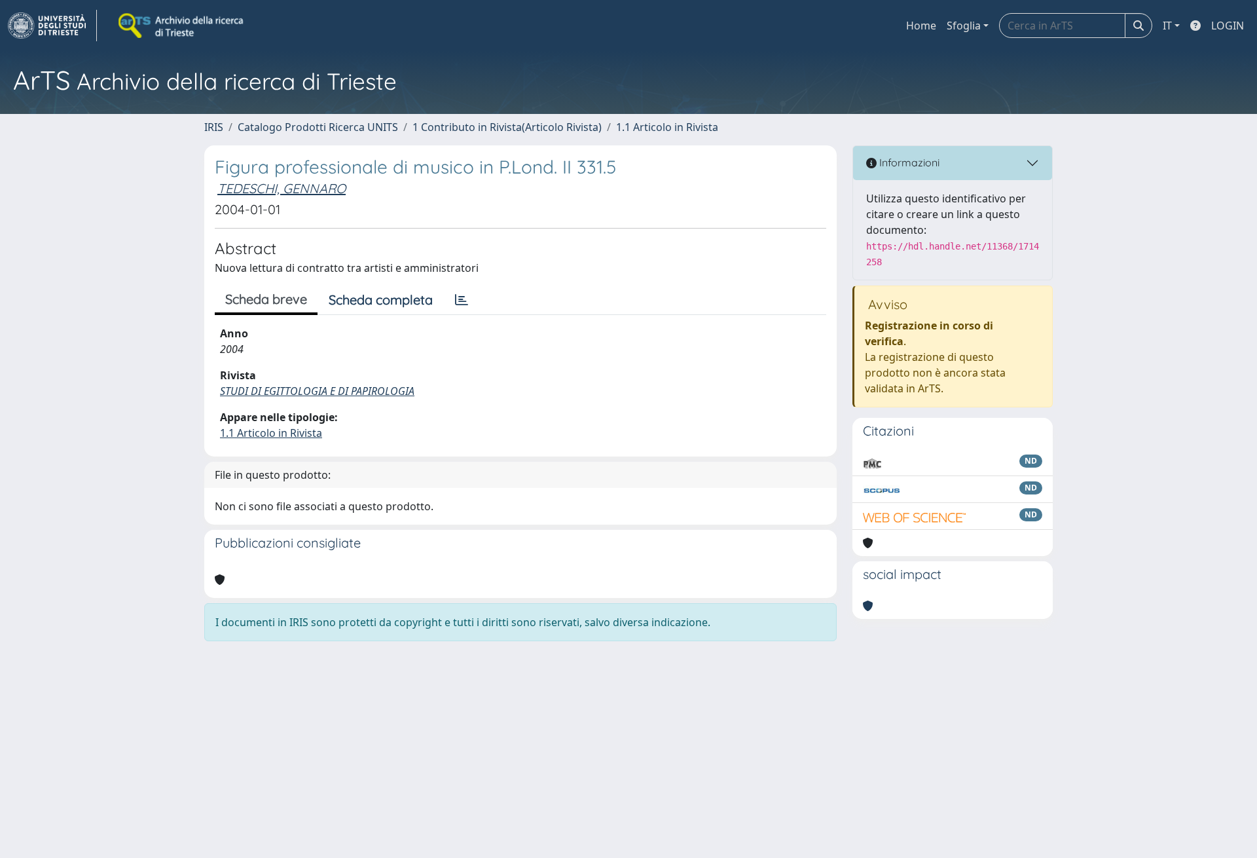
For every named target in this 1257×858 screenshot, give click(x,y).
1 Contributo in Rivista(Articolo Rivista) (507, 127)
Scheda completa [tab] (381, 299)
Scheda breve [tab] (266, 299)
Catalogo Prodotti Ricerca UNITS (318, 127)
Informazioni (908, 162)
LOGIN (1227, 25)
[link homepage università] (182, 25)
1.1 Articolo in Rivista (667, 127)
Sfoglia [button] (964, 25)
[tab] (461, 300)
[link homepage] (52, 25)
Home (921, 25)
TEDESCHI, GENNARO (281, 188)
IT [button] (1167, 25)
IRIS (213, 127)
